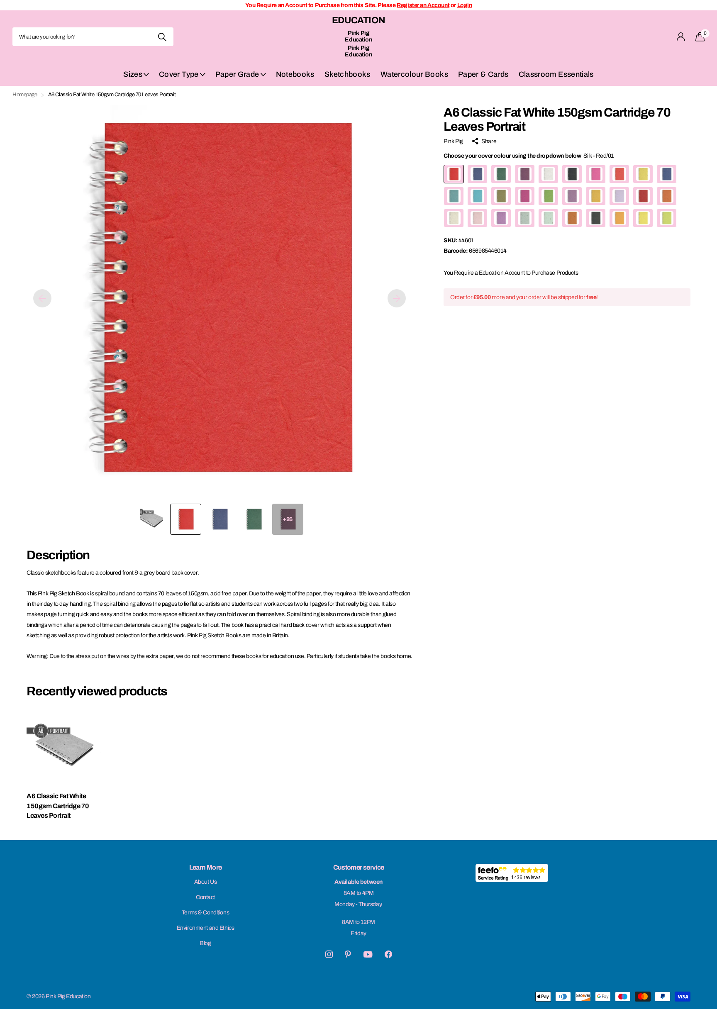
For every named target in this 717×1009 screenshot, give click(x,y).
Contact (205, 897)
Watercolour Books (414, 74)
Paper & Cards (483, 74)
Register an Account (423, 5)
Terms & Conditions (205, 912)
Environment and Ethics (205, 928)
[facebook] (388, 954)
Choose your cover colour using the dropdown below (529, 156)
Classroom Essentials (556, 74)
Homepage (24, 94)
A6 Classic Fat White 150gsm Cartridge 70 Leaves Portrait (58, 805)
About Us (205, 882)
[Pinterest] (348, 954)
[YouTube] (367, 954)
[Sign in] (681, 36)
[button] (42, 298)
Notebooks (295, 74)
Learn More (205, 867)
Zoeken (162, 36)
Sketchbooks (347, 74)
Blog (205, 943)
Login (464, 5)
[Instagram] (329, 954)
